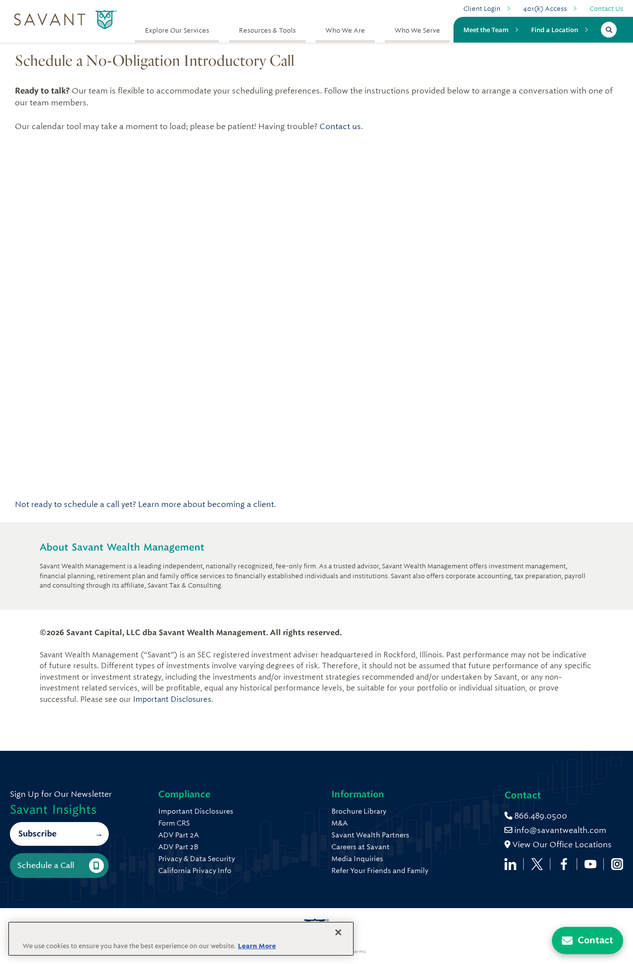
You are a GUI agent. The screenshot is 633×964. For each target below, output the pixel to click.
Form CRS (174, 823)
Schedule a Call (45, 865)
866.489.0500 (539, 816)
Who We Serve (417, 30)
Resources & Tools (267, 30)
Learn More (257, 946)
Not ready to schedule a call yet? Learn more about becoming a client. (145, 504)
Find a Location (554, 29)
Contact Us (606, 8)
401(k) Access (545, 8)
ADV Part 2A (178, 834)
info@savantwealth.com (560, 830)
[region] (181, 938)
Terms (358, 951)
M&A (339, 823)
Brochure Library (358, 811)
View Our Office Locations (561, 844)
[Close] (338, 932)
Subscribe (37, 833)
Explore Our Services (177, 30)
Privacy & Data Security (196, 858)
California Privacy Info (194, 870)
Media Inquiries (357, 858)
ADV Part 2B (178, 846)
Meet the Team (485, 29)
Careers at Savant (360, 846)
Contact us (340, 126)
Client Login (481, 8)
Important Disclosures (172, 699)
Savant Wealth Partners (370, 834)
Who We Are (345, 30)
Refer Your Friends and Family (379, 870)
